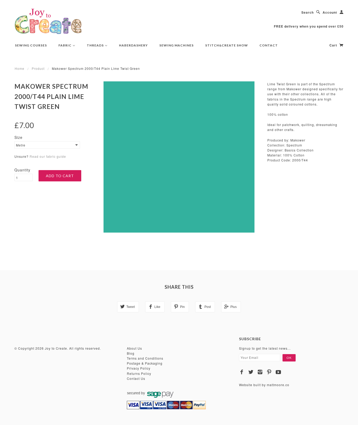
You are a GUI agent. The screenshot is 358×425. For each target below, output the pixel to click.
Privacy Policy (138, 368)
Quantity (22, 169)
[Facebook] (242, 372)
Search (307, 12)
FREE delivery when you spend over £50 (309, 26)
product (38, 68)
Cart (333, 45)
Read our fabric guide (48, 156)
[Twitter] (251, 372)
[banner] (48, 21)
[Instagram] (260, 372)
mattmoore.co (278, 384)
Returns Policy (139, 373)
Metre (20, 145)
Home (19, 68)
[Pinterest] (269, 372)
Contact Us (136, 378)
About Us (134, 348)
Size (18, 137)
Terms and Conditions (145, 358)
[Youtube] (278, 372)
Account (330, 12)
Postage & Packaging (144, 363)
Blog (130, 353)
